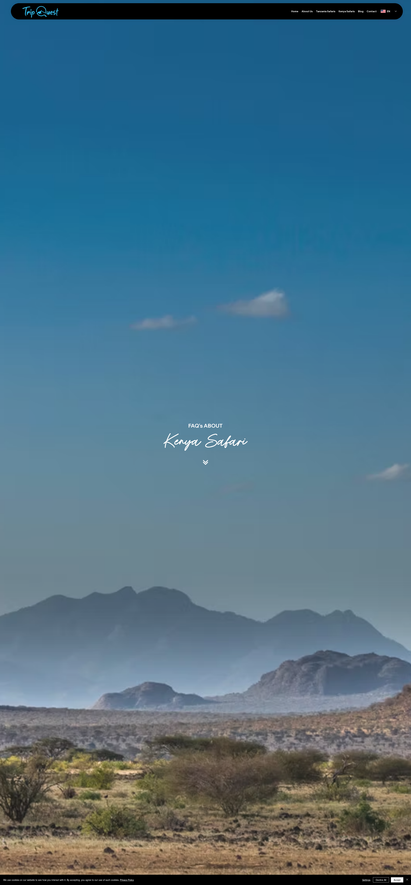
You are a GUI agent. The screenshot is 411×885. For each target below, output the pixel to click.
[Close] (407, 879)
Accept (397, 879)
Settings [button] (366, 879)
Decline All (381, 879)
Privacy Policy (127, 879)
